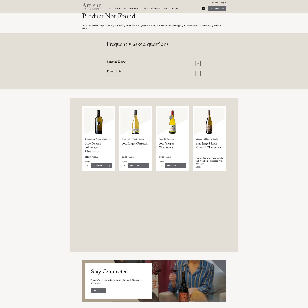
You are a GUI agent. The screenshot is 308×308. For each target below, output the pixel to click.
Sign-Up (96, 290)
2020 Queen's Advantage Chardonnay (93, 148)
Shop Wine (113, 9)
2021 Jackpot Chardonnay (166, 146)
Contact (215, 3)
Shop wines (214, 8)
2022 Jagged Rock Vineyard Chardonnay (208, 146)
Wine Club (155, 9)
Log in (223, 3)
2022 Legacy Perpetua (135, 144)
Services (174, 9)
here (162, 26)
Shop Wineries (130, 9)
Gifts (144, 9)
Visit (165, 9)
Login (198, 167)
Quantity (87, 161)
